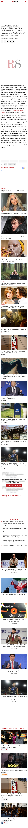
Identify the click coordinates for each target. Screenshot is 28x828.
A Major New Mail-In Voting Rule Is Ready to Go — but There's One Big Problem (13, 419)
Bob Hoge (3, 468)
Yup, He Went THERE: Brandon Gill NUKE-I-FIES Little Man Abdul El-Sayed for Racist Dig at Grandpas (14, 770)
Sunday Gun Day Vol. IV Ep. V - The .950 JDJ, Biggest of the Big (14, 620)
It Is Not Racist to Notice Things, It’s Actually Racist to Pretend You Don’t (13, 746)
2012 (5, 164)
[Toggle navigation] (2, 1)
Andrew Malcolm (4, 444)
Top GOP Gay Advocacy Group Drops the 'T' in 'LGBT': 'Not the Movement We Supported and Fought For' (14, 465)
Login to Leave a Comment (14, 485)
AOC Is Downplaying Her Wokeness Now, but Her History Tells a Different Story (14, 570)
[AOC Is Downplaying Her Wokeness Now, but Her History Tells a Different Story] (14, 560)
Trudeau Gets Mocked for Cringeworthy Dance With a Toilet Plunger (14, 671)
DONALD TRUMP (11, 164)
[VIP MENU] (25, 1)
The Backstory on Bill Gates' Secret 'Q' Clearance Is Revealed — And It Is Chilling (13, 397)
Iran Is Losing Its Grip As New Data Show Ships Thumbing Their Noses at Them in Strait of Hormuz (13, 375)
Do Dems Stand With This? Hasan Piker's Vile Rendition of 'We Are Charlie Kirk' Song (14, 645)
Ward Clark (14, 572)
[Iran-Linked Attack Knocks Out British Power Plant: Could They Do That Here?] (14, 585)
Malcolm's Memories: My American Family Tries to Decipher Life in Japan (13, 441)
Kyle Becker (3, 400)
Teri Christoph (4, 356)
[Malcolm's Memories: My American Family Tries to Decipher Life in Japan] (14, 432)
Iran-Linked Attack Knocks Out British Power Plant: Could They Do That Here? (14, 595)
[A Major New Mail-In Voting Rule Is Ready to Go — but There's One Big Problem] (14, 410)
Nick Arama (3, 378)
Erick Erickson (5, 35)
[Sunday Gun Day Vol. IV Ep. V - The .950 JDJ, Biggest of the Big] (14, 610)
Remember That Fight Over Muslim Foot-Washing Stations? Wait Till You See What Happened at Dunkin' (13, 352)
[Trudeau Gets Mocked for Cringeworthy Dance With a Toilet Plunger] (14, 661)
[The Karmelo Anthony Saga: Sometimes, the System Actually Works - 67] (14, 810)
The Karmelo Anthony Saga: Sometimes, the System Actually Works (12, 819)
